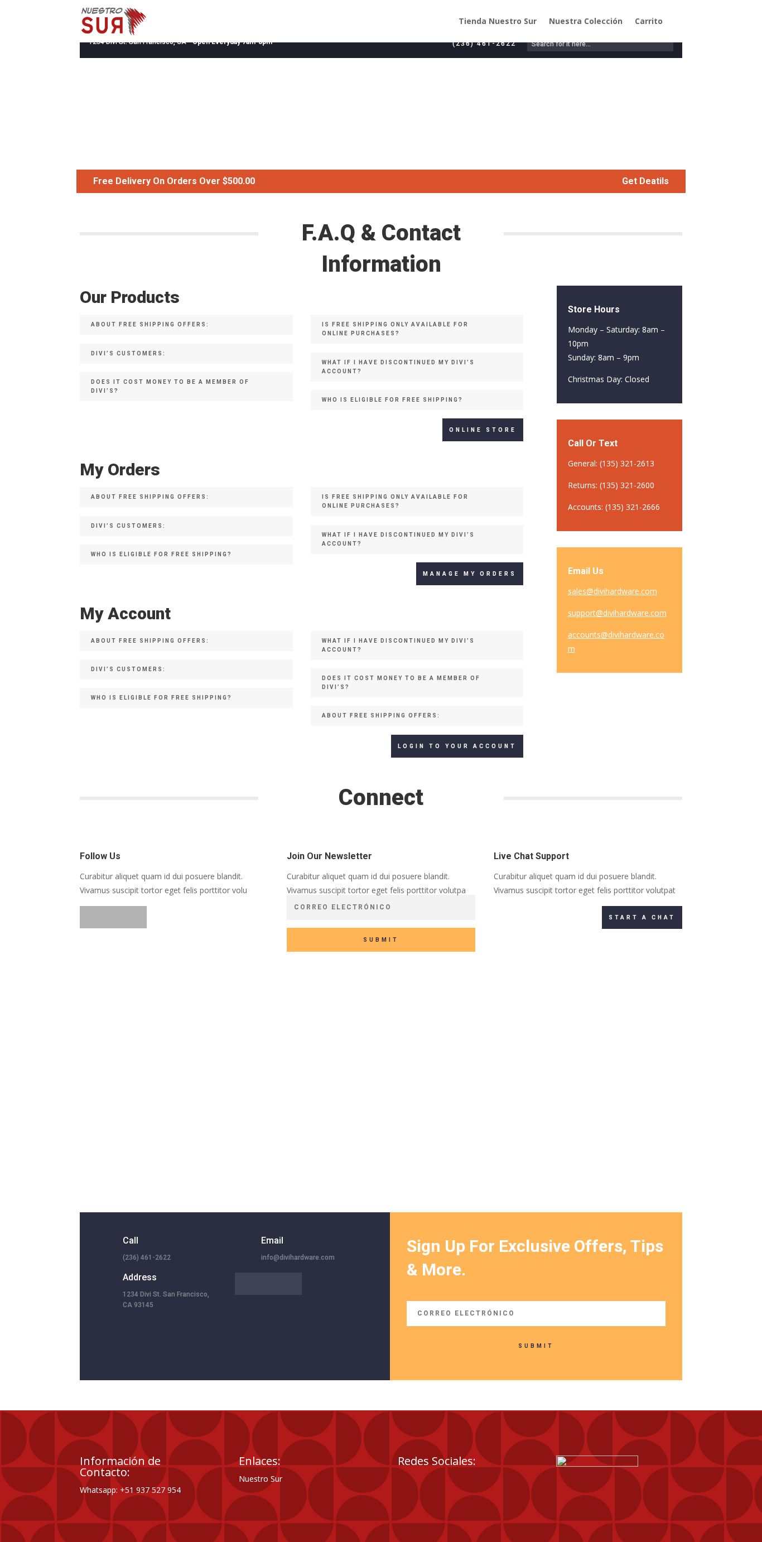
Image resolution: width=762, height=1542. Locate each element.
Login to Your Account (457, 746)
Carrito (649, 21)
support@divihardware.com (617, 613)
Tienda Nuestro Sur (498, 21)
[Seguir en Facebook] (91, 917)
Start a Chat (642, 917)
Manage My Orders (470, 574)
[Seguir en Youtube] (474, 1482)
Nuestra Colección (586, 21)
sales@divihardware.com (612, 591)
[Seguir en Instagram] (135, 917)
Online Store (483, 430)
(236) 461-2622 (484, 43)
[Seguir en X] (113, 917)
